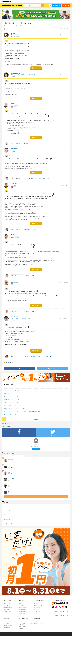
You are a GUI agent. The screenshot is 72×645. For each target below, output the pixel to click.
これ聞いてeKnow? (23, 613)
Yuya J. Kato (10, 459)
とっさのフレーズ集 (38, 623)
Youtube (25, 143)
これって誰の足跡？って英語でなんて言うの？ (14, 390)
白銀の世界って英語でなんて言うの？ (12, 399)
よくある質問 (7, 510)
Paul (9, 472)
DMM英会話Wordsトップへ (10, 524)
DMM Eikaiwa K (11, 466)
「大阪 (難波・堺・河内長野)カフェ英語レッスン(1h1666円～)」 (37, 356)
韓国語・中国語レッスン (24, 607)
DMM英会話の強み (8, 607)
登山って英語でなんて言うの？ (10, 393)
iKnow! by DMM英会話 (9, 621)
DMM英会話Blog (7, 627)
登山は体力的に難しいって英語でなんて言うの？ (14, 408)
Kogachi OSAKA (11, 478)
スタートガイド (7, 605)
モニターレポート (8, 611)
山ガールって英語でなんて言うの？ (11, 396)
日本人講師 (6, 609)
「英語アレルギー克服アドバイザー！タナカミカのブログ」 (36, 178)
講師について (37, 603)
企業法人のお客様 (59, 611)
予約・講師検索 (37, 607)
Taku (9, 485)
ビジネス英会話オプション (24, 611)
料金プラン (21, 603)
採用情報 (21, 628)
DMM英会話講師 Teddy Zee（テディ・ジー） (33, 229)
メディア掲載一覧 (23, 626)
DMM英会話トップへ (8, 519)
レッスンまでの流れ (38, 605)
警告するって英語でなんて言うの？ (11, 414)
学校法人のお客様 (59, 615)
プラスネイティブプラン (24, 605)
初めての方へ (7, 506)
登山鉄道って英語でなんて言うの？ (11, 402)
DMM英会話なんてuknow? (9, 623)
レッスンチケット (37, 611)
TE (8, 491)
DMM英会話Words (8, 625)
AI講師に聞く (58, 5)
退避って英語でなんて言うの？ (10, 405)
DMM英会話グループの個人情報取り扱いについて (26, 623)
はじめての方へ (7, 603)
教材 (35, 609)
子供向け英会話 (22, 609)
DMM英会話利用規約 (23, 621)
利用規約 (6, 515)
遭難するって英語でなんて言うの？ (11, 387)
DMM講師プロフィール (28, 275)
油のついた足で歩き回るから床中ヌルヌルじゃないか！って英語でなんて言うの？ (22, 411)
